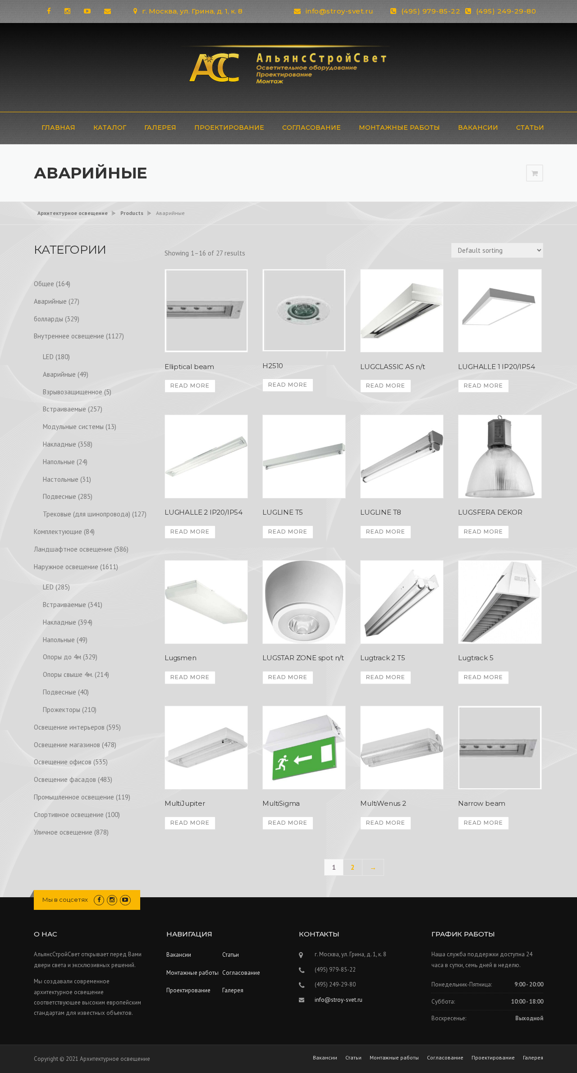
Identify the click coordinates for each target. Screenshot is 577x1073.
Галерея (160, 127)
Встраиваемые (64, 409)
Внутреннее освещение (69, 336)
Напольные (59, 461)
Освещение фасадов (65, 779)
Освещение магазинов (67, 744)
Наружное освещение (66, 566)
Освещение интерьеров (69, 727)
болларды (48, 319)
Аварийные (50, 301)
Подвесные (59, 496)
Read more (190, 385)
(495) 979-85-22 (431, 11)
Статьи (530, 127)
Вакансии (478, 127)
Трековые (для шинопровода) (86, 514)
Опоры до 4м (62, 657)
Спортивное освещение (69, 814)
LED (48, 356)
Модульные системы (73, 426)
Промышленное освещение (74, 797)
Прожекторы (61, 709)
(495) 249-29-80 (506, 11)
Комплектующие (58, 531)
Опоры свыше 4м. (68, 674)
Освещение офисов (63, 762)
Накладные (59, 444)
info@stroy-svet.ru (340, 11)
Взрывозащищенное (72, 392)
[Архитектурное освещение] (288, 66)
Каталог (109, 127)
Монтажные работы (399, 127)
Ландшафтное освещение (73, 549)
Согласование (311, 127)
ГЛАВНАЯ (58, 127)
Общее (44, 283)
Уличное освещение (63, 832)
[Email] (107, 11)
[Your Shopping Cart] (534, 173)
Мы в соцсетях (65, 899)
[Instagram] (67, 11)
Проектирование (229, 127)
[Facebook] (49, 11)
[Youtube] (87, 11)
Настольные (60, 479)
